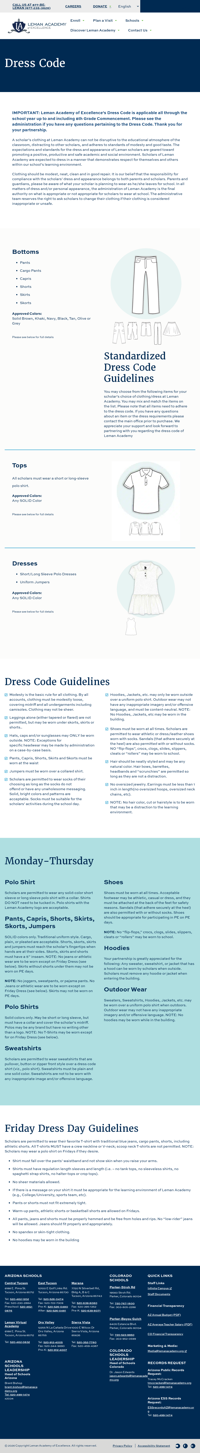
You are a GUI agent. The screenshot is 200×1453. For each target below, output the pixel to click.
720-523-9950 (124, 1335)
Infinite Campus (158, 1288)
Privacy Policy (122, 1446)
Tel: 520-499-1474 (17, 1394)
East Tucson (47, 1283)
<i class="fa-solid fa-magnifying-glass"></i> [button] (166, 6)
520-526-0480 (58, 1306)
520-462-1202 (19, 1299)
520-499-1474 (162, 1387)
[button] (77, 20)
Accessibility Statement (154, 1446)
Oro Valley (46, 1322)
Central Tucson (16, 1283)
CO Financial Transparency (165, 1334)
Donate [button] (100, 6)
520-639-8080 (87, 1303)
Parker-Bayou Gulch (125, 1318)
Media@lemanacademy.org (166, 1351)
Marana (77, 1283)
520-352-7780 (86, 1342)
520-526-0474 (53, 1299)
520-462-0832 (20, 1342)
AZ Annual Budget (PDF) (164, 1315)
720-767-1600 (125, 1303)
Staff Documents (159, 1294)
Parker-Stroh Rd (122, 1287)
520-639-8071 (91, 1310)
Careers (73, 6)
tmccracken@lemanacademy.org (169, 1383)
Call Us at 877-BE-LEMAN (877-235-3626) (31, 6)
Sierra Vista (80, 1322)
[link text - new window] (177, 1446)
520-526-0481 (56, 1310)
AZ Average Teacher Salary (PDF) (170, 1324)
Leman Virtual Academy (16, 1324)
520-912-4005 (53, 1342)
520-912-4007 (57, 1350)
